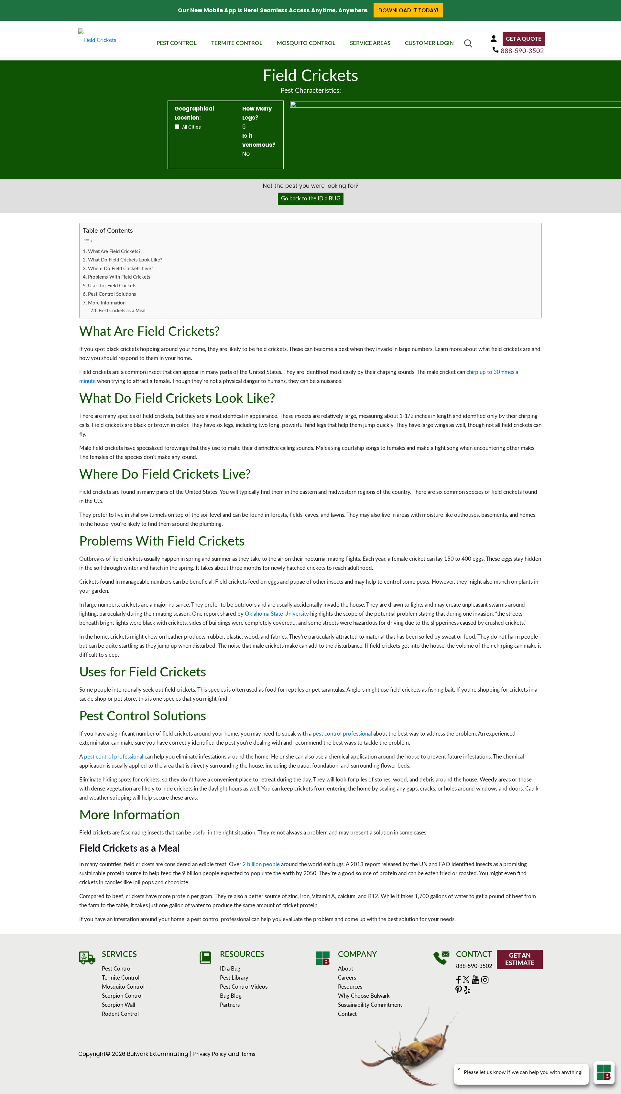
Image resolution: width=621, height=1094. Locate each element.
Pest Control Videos (243, 987)
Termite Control (120, 978)
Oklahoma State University (277, 614)
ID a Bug (230, 969)
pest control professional (342, 734)
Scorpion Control (122, 996)
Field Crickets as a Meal (122, 311)
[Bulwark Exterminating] (97, 40)
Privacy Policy (209, 1054)
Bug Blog (231, 996)
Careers (347, 978)
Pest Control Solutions (112, 294)
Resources (350, 987)
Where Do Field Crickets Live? (120, 268)
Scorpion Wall (118, 1005)
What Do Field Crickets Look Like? (125, 260)
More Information (106, 303)
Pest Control (117, 969)
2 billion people (261, 864)
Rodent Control (120, 1014)
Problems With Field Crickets (119, 277)
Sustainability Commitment (370, 1005)
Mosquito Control (123, 987)
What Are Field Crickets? (114, 251)
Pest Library (234, 978)
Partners (230, 1005)
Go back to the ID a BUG (310, 198)
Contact (347, 1014)
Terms (248, 1054)
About (345, 969)
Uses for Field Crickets (112, 285)
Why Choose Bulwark (364, 996)
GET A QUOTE (523, 39)
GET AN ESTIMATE (519, 959)
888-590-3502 (522, 51)
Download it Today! (408, 10)
